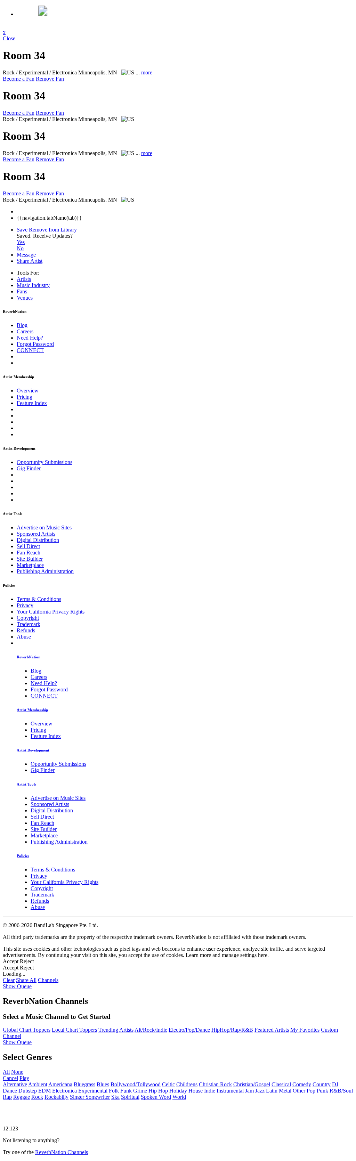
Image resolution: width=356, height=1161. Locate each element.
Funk (126, 1091)
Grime (140, 1091)
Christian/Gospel (251, 1084)
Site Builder (30, 559)
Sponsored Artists (36, 534)
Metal (285, 1091)
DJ (335, 1084)
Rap (7, 1097)
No (20, 248)
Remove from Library (53, 230)
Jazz (260, 1091)
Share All (26, 980)
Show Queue (17, 986)
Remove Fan (50, 79)
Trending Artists (116, 1030)
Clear (9, 980)
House (195, 1091)
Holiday (178, 1091)
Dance (10, 1091)
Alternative (15, 1084)
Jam (249, 1091)
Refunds (26, 630)
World (179, 1097)
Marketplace (30, 565)
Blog (22, 325)
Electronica (64, 1091)
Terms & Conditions (39, 599)
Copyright (28, 618)
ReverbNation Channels (61, 1152)
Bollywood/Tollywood (136, 1084)
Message (26, 255)
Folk (114, 1091)
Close (9, 38)
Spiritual (130, 1097)
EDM (44, 1091)
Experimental (92, 1091)
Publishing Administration (45, 571)
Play (24, 1078)
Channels (48, 980)
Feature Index (32, 403)
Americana (60, 1084)
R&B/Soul (341, 1091)
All (6, 1072)
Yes (21, 242)
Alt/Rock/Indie (151, 1030)
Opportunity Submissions (44, 462)
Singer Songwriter (90, 1097)
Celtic (168, 1084)
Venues (25, 298)
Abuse (24, 637)
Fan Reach (28, 552)
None (17, 1072)
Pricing (24, 397)
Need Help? (30, 338)
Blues (103, 1084)
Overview (28, 390)
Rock (37, 1097)
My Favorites (304, 1030)
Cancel (10, 1078)
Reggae (21, 1097)
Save (22, 230)
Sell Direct (28, 546)
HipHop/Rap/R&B (232, 1030)
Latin (271, 1091)
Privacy (25, 605)
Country (322, 1084)
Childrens (186, 1084)
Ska (115, 1097)
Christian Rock (215, 1084)
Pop (311, 1091)
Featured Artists (271, 1030)
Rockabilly (56, 1097)
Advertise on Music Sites (44, 527)
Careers (25, 331)
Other (299, 1091)
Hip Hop (158, 1091)
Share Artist (29, 261)
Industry (33, 285)
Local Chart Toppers (74, 1030)
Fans (22, 291)
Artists (24, 279)
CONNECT (30, 350)
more (146, 72)
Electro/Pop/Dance (189, 1030)
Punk (322, 1091)
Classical (281, 1084)
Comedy (301, 1084)
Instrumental (230, 1091)
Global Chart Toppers (26, 1030)
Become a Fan (18, 79)
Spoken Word (156, 1097)
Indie (209, 1091)
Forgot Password (35, 344)
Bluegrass (84, 1084)
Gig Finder (29, 468)
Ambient (37, 1084)
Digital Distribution (38, 540)
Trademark (28, 624)
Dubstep (27, 1091)
